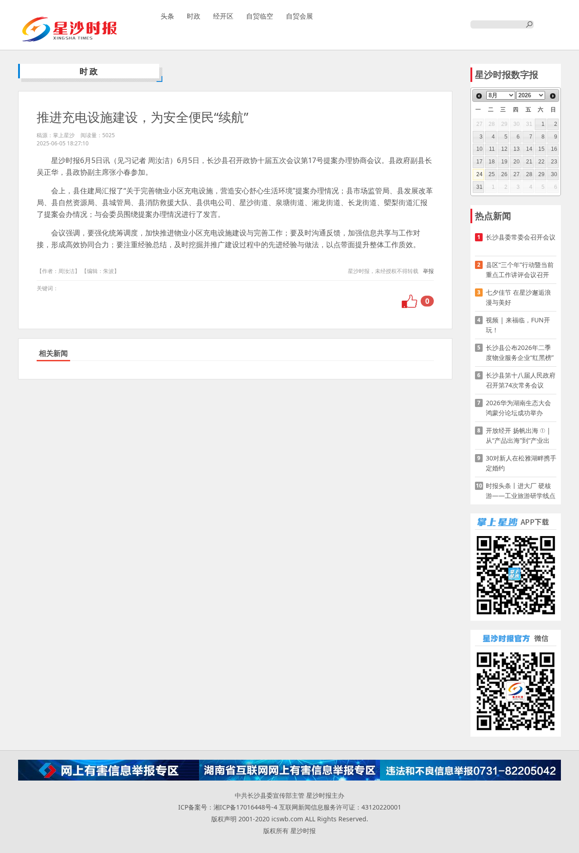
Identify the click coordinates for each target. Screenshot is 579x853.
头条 (167, 15)
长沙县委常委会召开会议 (520, 237)
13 (516, 149)
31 (479, 187)
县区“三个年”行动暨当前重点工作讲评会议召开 (520, 269)
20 (516, 161)
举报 (428, 271)
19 (504, 161)
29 (541, 174)
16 (554, 149)
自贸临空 (259, 15)
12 (504, 149)
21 (529, 161)
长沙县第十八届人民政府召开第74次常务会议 (520, 380)
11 (492, 149)
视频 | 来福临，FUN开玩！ (518, 325)
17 (479, 161)
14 (529, 149)
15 (541, 149)
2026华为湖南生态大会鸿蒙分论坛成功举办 (518, 407)
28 (529, 174)
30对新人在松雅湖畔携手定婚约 (521, 463)
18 (492, 161)
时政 (193, 15)
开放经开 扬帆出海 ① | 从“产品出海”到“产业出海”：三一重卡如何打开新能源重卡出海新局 (518, 436)
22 (541, 161)
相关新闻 (53, 353)
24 (479, 174)
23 (554, 161)
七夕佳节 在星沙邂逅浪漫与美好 (518, 297)
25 (492, 174)
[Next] (552, 96)
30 (554, 174)
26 (504, 174)
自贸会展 (299, 15)
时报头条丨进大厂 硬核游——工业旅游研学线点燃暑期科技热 (520, 491)
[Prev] (479, 96)
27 (516, 174)
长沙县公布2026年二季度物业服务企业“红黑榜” (520, 352)
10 (479, 149)
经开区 (223, 15)
